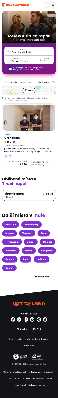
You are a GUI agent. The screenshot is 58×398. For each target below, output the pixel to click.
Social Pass (29, 345)
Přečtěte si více (20, 100)
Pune (44, 233)
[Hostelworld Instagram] (26, 319)
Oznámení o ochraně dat (14, 372)
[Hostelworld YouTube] (32, 319)
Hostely (18, 339)
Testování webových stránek (39, 378)
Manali (29, 250)
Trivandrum (12, 242)
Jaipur (30, 242)
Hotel (7, 134)
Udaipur (9, 259)
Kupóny (9, 378)
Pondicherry (31, 224)
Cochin (9, 268)
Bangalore (47, 250)
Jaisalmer (10, 250)
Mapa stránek (20, 385)
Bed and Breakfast (40, 339)
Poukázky (19, 378)
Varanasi (27, 233)
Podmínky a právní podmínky (41, 372)
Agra (25, 259)
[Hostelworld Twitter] (19, 319)
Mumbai (47, 242)
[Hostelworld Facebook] (13, 319)
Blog (11, 339)
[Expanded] (6, 82)
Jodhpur (41, 259)
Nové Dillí (10, 224)
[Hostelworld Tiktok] (45, 319)
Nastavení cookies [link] (36, 385)
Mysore (9, 233)
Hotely (27, 339)
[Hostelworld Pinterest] (39, 319)
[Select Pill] (46, 5)
